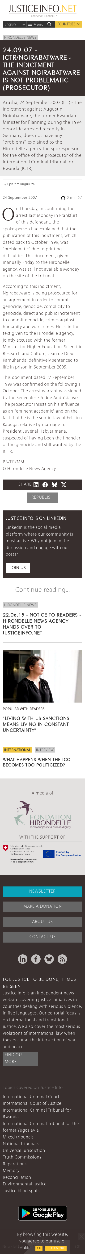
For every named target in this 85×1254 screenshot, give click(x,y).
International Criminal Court (31, 1097)
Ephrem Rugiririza (21, 184)
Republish (42, 497)
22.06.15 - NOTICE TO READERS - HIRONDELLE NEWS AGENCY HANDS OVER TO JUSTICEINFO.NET (42, 623)
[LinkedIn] (22, 959)
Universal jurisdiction (24, 1151)
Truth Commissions (22, 1157)
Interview (45, 750)
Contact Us (43, 937)
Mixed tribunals (18, 1137)
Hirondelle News (20, 38)
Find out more (14, 1058)
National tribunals (21, 1144)
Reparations (15, 1164)
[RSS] (62, 959)
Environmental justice (25, 1184)
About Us (42, 922)
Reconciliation (17, 1177)
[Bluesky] (49, 959)
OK (39, 1248)
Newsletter (42, 891)
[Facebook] (36, 959)
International (17, 750)
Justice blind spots (21, 1191)
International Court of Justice (32, 1103)
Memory (11, 1171)
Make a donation (42, 906)
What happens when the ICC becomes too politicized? (36, 762)
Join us (18, 568)
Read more (56, 1248)
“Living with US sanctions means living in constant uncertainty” (36, 723)
